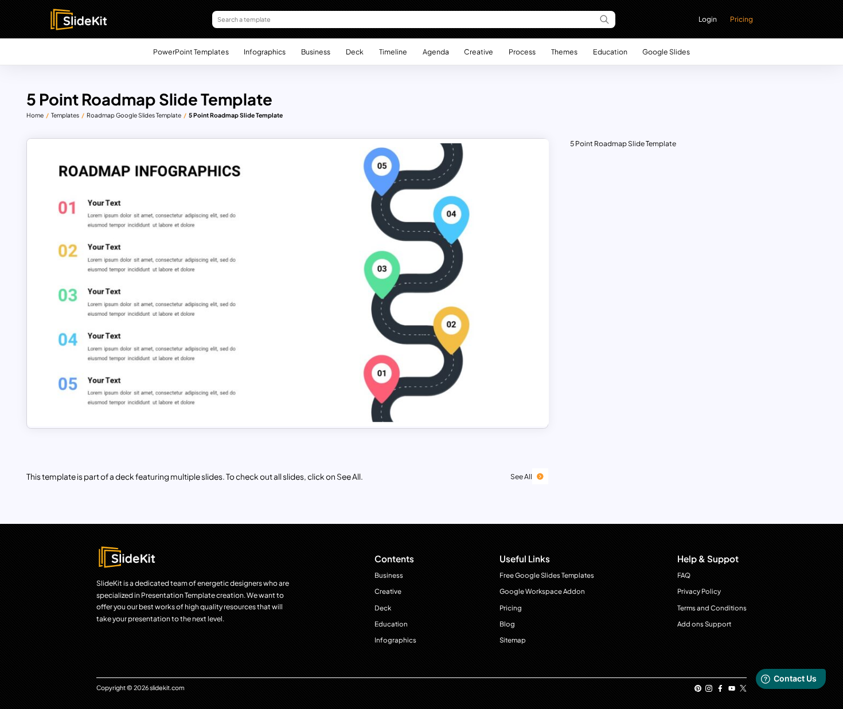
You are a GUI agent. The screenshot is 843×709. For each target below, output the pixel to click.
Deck (355, 51)
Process (522, 51)
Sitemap (512, 640)
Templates (65, 115)
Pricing (741, 18)
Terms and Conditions (712, 608)
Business (315, 51)
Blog (507, 624)
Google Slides (666, 51)
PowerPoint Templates (191, 51)
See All (521, 476)
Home (35, 115)
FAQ (683, 575)
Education (610, 51)
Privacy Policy (699, 591)
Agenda (436, 51)
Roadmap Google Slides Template (134, 115)
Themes (564, 51)
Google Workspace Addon (542, 591)
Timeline (393, 51)
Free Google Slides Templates (546, 575)
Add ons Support (704, 624)
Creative (478, 51)
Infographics (265, 51)
